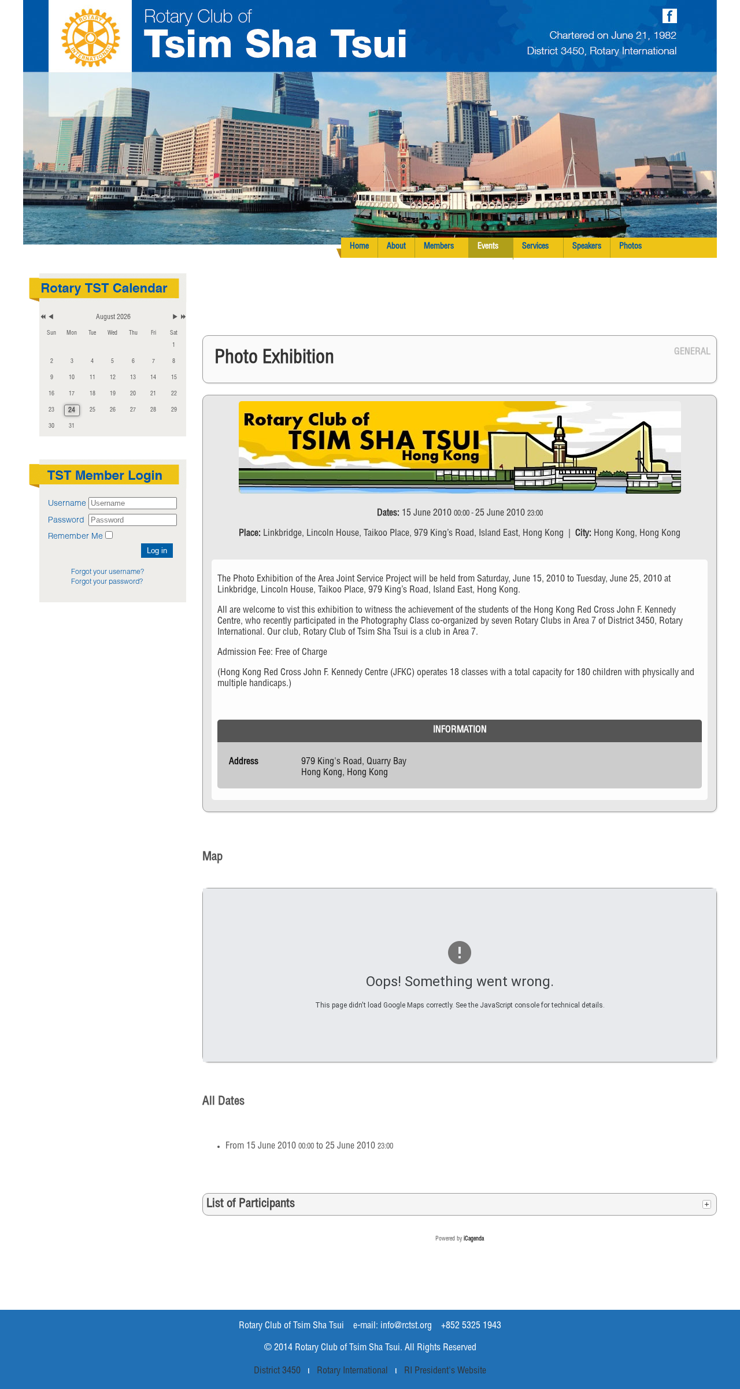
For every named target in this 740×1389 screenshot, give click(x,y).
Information (460, 730)
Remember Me (75, 535)
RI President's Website (445, 1371)
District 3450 (277, 1371)
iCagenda (474, 1239)
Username (67, 503)
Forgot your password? (107, 581)
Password (67, 519)
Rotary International (352, 1371)
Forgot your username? (107, 571)
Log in (157, 550)
